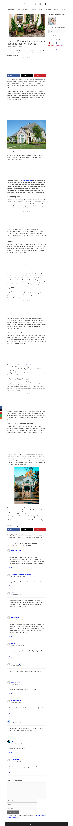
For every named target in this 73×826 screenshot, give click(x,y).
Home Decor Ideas (13, 534)
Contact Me (56, 9)
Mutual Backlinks (16, 550)
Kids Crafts (48, 9)
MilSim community (16, 593)
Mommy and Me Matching (23, 9)
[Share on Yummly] (1, 418)
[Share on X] (1, 410)
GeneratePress (43, 824)
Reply (10, 567)
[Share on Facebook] (1, 407)
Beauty (40, 9)
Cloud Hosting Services (18, 664)
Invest (13, 643)
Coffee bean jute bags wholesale (21, 574)
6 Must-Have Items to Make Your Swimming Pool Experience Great (25, 535)
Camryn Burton (15, 759)
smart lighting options (26, 365)
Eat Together (11, 9)
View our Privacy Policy (53, 49)
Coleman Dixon (15, 682)
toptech (13, 721)
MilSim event (15, 617)
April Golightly (36, 4)
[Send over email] (1, 415)
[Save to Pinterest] (1, 413)
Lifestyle (34, 9)
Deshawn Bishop (16, 700)
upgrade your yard (27, 180)
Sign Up (63, 9)
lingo (12, 741)
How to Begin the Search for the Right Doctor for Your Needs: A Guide (26, 537)
